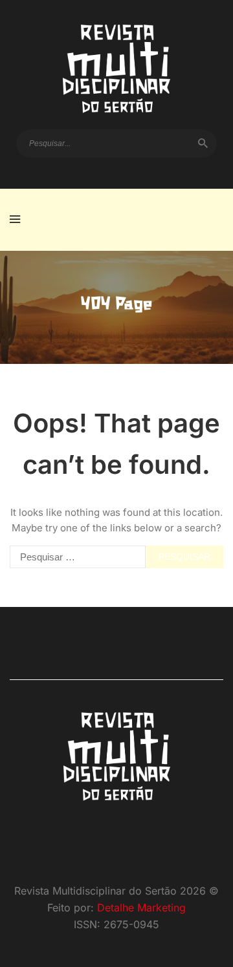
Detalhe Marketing (141, 907)
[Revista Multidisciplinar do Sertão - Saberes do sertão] (116, 69)
